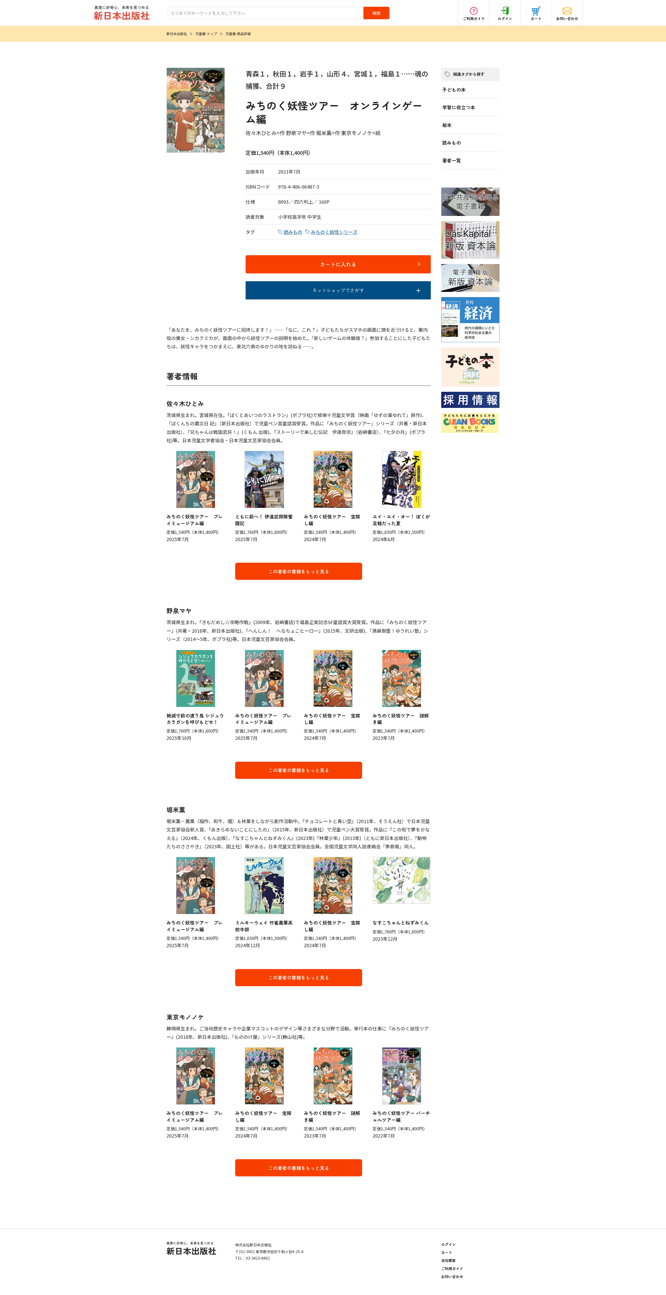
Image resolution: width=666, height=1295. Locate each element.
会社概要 (448, 1260)
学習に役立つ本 (458, 107)
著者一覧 (451, 160)
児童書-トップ (206, 33)
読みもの (293, 231)
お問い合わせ (567, 18)
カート (536, 18)
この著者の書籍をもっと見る (298, 571)
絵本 (447, 124)
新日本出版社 (176, 33)
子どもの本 (454, 89)
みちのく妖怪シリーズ (334, 231)
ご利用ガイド (474, 18)
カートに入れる (338, 264)
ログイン (505, 18)
